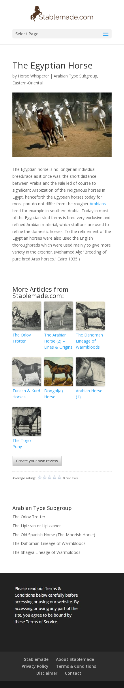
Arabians (98, 203)
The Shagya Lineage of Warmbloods (46, 552)
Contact (73, 673)
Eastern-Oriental (27, 83)
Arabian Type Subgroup (75, 76)
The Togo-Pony (22, 443)
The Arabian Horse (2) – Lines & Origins (58, 341)
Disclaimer (46, 673)
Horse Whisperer (33, 76)
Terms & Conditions (76, 666)
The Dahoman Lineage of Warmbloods (89, 341)
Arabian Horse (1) (89, 394)
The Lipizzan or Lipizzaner (36, 525)
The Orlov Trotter (21, 338)
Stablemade (36, 659)
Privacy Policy (35, 666)
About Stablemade (75, 659)
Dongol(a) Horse (53, 394)
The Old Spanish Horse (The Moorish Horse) (53, 534)
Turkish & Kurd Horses (26, 394)
